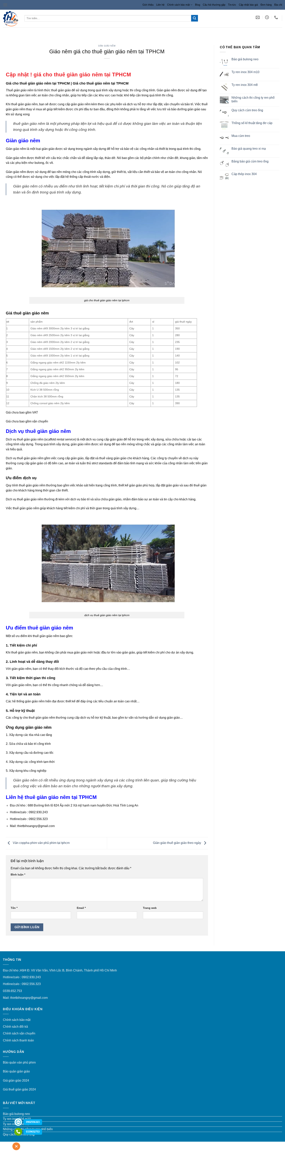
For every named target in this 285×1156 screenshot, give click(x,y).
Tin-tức (232, 4)
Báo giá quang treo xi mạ (248, 148)
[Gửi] (194, 18)
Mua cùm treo (240, 135)
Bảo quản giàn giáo (16, 1071)
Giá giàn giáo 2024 (16, 1080)
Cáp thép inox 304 (243, 174)
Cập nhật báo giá (248, 4)
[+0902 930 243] (276, 17)
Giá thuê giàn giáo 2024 (19, 1089)
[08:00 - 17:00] (267, 17)
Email (81, 907)
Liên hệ (160, 4)
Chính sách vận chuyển (19, 1033)
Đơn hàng (266, 4)
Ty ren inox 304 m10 (245, 72)
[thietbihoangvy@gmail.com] (258, 17)
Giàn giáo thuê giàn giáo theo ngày (177, 843)
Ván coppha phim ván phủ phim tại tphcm (41, 843)
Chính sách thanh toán (18, 1040)
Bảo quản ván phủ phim (19, 1062)
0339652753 (33, 1131)
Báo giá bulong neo (244, 59)
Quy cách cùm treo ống (247, 110)
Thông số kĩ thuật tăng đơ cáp (251, 123)
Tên (14, 907)
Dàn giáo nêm (106, 46)
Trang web (150, 907)
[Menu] (5, 5)
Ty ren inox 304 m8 (244, 84)
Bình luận (18, 874)
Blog (197, 4)
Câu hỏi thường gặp (214, 4)
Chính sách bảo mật (178, 4)
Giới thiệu (148, 4)
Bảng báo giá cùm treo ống (249, 161)
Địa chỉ (278, 4)
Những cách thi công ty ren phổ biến (252, 99)
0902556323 (33, 1122)
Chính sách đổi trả (15, 1026)
